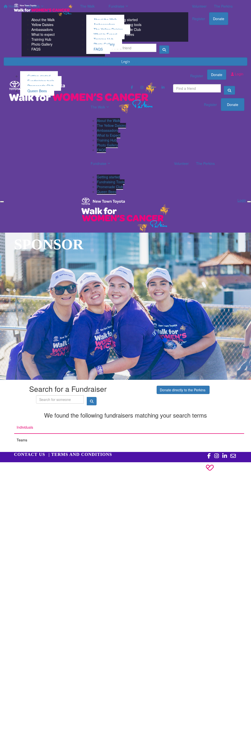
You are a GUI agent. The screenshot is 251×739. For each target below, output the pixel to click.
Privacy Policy (24, 469)
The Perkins (128, 62)
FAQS (98, 49)
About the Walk (108, 120)
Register (210, 104)
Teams (22, 439)
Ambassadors (107, 130)
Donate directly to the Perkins (183, 389)
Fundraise (22, 62)
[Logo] (43, 10)
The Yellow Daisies (111, 125)
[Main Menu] (2, 201)
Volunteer (104, 62)
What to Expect (108, 135)
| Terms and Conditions (80, 454)
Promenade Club (110, 186)
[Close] (249, 201)
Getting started (108, 176)
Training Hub (107, 140)
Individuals (25, 427)
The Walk (87, 6)
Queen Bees (37, 90)
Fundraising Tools (111, 181)
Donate (232, 104)
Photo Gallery (107, 145)
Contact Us (29, 454)
